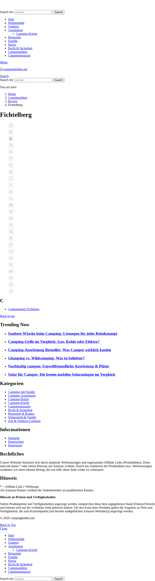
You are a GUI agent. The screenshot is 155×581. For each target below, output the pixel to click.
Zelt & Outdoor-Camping (24, 421)
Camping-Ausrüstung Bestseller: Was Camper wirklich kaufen (59, 350)
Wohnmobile (16, 23)
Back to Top (8, 525)
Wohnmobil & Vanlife (22, 417)
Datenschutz (16, 441)
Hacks (12, 44)
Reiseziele (14, 37)
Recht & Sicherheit (20, 48)
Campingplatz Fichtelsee (23, 309)
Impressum (15, 445)
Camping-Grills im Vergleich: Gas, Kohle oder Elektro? (54, 341)
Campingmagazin (19, 55)
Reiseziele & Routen (21, 413)
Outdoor (13, 26)
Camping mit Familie (21, 392)
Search (58, 12)
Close (3, 528)
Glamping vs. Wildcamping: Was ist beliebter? (46, 358)
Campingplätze (17, 52)
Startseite (14, 438)
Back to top (7, 316)
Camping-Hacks (18, 399)
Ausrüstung (15, 30)
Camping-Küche (26, 33)
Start (11, 19)
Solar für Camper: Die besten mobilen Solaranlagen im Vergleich (61, 374)
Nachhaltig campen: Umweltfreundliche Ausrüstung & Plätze (58, 366)
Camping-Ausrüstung (22, 395)
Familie (13, 41)
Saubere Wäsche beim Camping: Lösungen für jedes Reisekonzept (62, 333)
